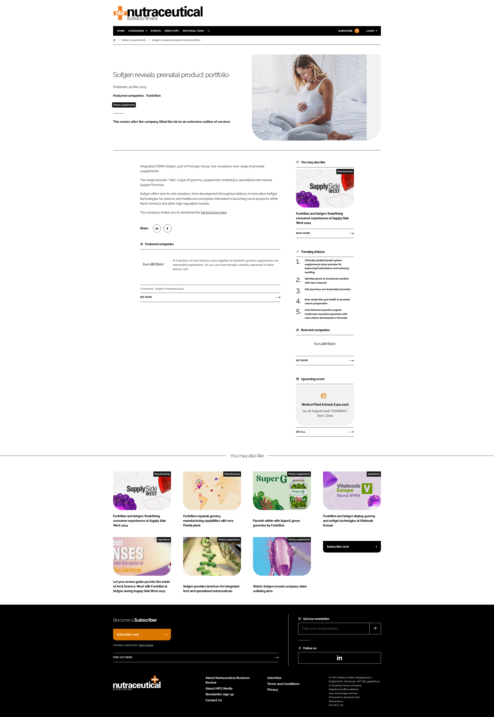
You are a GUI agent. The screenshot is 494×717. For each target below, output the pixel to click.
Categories (136, 30)
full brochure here (214, 212)
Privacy (272, 690)
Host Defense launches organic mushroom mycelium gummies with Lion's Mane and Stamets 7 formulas (329, 314)
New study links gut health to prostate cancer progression (329, 302)
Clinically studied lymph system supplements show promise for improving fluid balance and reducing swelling (329, 266)
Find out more (122, 657)
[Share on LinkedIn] (157, 228)
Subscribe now (338, 546)
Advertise (274, 678)
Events (156, 30)
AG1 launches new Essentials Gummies (329, 289)
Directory (172, 30)
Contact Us (214, 700)
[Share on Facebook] (167, 228)
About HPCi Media (219, 688)
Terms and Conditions (283, 684)
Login (370, 30)
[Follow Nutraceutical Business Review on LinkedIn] (339, 659)
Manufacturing (345, 171)
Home (120, 30)
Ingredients (374, 474)
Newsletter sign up (220, 694)
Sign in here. (146, 645)
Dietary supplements (124, 105)
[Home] (114, 40)
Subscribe (345, 30)
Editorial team (193, 30)
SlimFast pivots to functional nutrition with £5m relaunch (329, 281)
